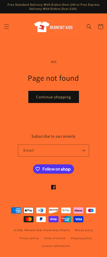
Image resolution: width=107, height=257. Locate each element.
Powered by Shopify (56, 230)
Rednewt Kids (33, 230)
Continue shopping (53, 96)
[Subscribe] (83, 150)
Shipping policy (81, 238)
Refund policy (84, 230)
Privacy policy (29, 238)
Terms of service (55, 238)
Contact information (56, 246)
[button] (6, 26)
